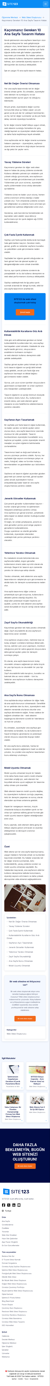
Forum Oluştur (7, 1304)
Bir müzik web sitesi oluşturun (14, 1280)
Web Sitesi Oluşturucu (31, 17)
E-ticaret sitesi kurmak (11, 1260)
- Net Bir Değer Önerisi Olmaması (22, 921)
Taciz (26, 1379)
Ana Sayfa (6, 1221)
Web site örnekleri (9, 1235)
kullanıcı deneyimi (32, 273)
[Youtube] (19, 1205)
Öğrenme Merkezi (10, 17)
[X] (8, 1205)
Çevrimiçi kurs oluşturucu (12, 1308)
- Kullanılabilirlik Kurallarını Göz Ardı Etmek (23, 936)
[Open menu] (45, 4)
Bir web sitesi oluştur (25, 1018)
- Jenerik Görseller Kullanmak (20, 947)
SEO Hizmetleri (8, 1325)
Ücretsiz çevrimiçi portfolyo (13, 1287)
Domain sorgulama (9, 1263)
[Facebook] (4, 1205)
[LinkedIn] (14, 1205)
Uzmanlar (5, 1353)
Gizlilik (20, 1379)
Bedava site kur (8, 1256)
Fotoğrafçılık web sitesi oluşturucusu (17, 1273)
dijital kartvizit (7, 1294)
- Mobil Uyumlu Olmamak (18, 965)
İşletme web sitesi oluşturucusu (15, 1270)
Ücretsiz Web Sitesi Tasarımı (13, 1322)
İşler (7, 1346)
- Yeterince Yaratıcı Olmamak (20, 952)
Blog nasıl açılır (8, 1301)
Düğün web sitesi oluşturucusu (14, 1284)
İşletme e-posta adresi (11, 1298)
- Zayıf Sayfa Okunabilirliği (19, 956)
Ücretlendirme (7, 1225)
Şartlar (14, 1379)
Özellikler (5, 1228)
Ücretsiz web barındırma (12, 1318)
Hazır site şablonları (10, 1238)
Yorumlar (5, 1232)
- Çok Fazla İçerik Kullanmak (20, 931)
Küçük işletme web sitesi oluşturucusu (17, 1291)
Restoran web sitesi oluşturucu (14, 1311)
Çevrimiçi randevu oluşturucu (14, 1315)
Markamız (6, 1357)
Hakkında (5, 1336)
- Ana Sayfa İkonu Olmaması (20, 961)
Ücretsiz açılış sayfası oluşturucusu (16, 1266)
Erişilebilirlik (34, 1379)
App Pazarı (10, 1242)
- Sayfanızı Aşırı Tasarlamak (19, 943)
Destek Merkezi (8, 1339)
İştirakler (5, 1350)
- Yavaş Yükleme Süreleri (18, 926)
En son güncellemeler (10, 1245)
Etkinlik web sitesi (9, 1277)
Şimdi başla (25, 312)
